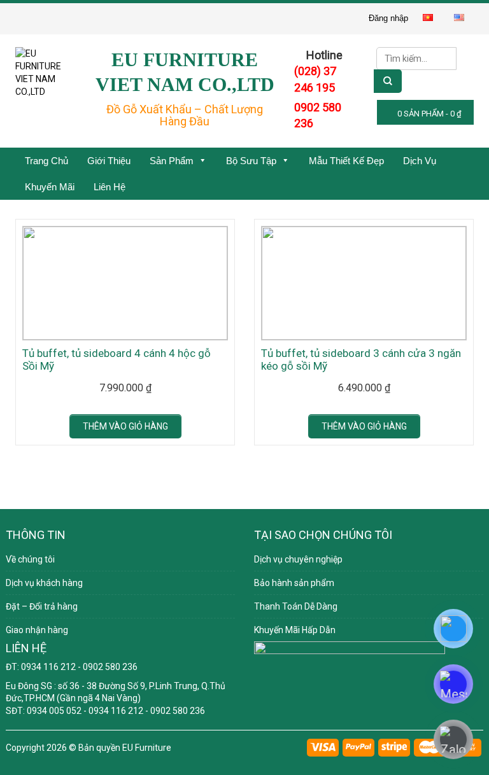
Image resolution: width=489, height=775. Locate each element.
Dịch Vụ (419, 160)
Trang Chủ (46, 160)
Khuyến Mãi (49, 186)
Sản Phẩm (172, 160)
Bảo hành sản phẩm (294, 583)
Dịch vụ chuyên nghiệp (298, 559)
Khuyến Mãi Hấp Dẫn (295, 630)
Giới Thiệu (109, 160)
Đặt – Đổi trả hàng (42, 606)
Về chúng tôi (30, 559)
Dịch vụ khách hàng (44, 583)
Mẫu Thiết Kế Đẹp (346, 160)
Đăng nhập (388, 18)
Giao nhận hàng (37, 630)
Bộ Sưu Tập (251, 160)
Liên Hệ (109, 186)
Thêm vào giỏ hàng (125, 426)
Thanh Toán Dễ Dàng (295, 606)
